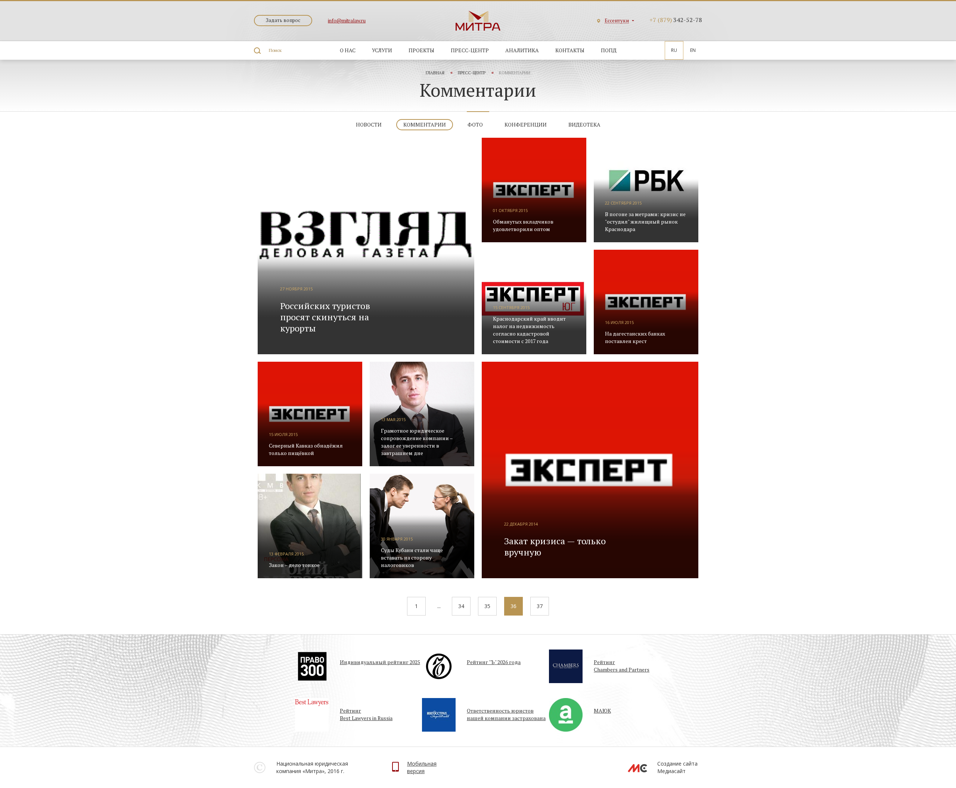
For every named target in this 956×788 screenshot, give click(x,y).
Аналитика (522, 50)
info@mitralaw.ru (347, 20)
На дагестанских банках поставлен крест (635, 337)
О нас (348, 50)
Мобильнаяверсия (422, 767)
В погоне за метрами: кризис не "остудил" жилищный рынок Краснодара (645, 222)
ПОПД (609, 50)
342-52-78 (675, 20)
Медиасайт (671, 771)
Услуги (382, 50)
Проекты (421, 50)
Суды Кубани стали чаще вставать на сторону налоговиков (412, 557)
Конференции (526, 124)
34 (461, 606)
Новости (369, 124)
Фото (475, 124)
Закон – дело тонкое (294, 565)
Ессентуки (617, 21)
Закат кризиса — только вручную (555, 546)
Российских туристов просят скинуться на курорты (325, 317)
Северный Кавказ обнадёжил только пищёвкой (306, 449)
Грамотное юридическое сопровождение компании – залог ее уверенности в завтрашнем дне (417, 442)
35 (487, 606)
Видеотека (584, 124)
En (693, 50)
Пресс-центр (470, 50)
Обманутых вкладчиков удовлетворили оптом (523, 225)
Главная (435, 72)
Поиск (275, 50)
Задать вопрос (283, 20)
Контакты (569, 50)
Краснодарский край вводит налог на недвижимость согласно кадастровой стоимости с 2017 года (529, 330)
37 (540, 606)
